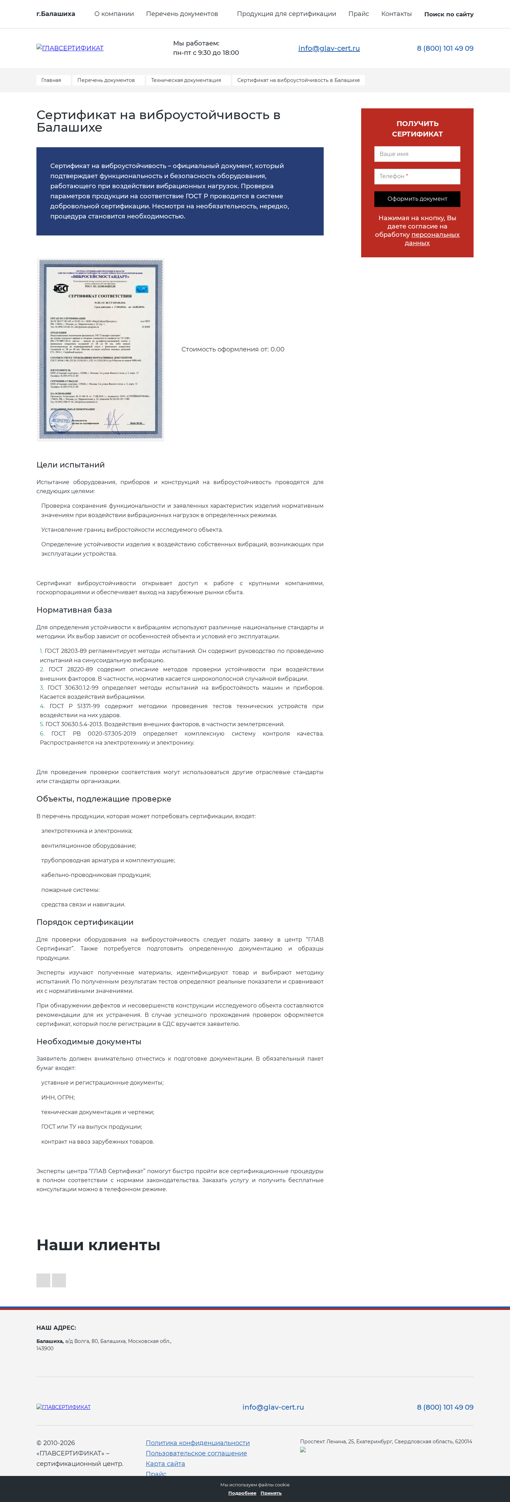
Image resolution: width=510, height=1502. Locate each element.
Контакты (396, 14)
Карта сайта (165, 1464)
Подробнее (242, 1493)
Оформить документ (418, 199)
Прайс (358, 14)
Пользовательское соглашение (196, 1453)
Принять (271, 1493)
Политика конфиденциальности (198, 1443)
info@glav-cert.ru (329, 48)
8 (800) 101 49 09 (445, 48)
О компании (114, 14)
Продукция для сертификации (286, 14)
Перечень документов (182, 14)
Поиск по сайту (449, 14)
